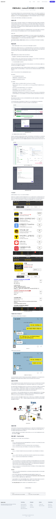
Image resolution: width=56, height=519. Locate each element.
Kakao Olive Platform (24, 508)
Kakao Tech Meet (41, 505)
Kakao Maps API (23, 507)
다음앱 (12, 459)
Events (34, 1)
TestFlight (34, 36)
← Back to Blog (28, 487)
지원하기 (18, 433)
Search (51, 1)
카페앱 (12, 453)
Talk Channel (32, 507)
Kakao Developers (44, 1)
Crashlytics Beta (15, 37)
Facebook (31, 505)
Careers (38, 1)
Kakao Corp (50, 504)
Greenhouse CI (16, 35)
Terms (26, 516)
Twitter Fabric (40, 36)
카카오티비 (12, 469)
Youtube (31, 504)
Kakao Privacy (50, 507)
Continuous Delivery (24, 15)
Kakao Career (50, 505)
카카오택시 (12, 449)
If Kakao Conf (41, 504)
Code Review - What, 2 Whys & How (38, 475)
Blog (30, 1)
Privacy (28, 516)
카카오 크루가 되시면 (16, 482)
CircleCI (20, 35)
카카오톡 (12, 440)
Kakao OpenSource (24, 505)
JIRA (21, 396)
